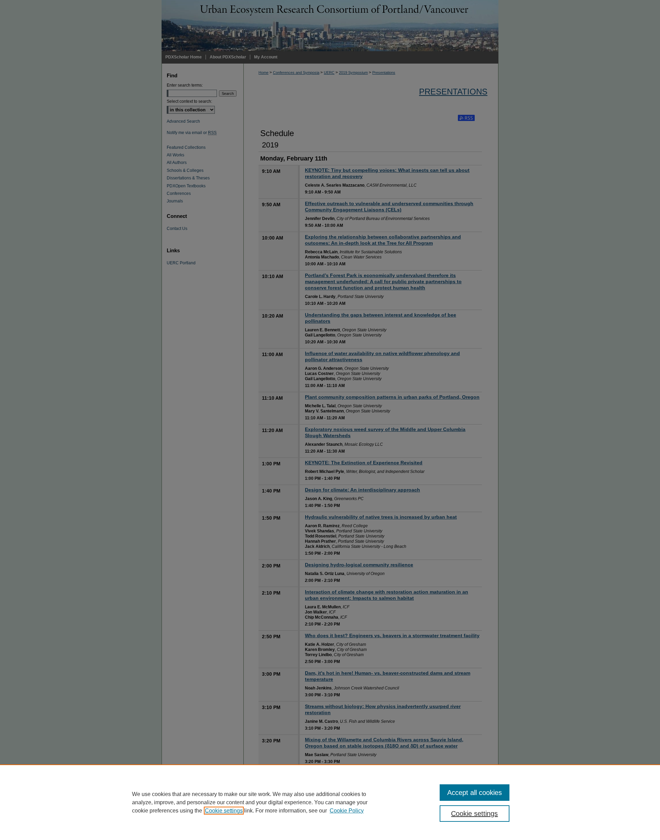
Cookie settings (224, 811)
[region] (330, 802)
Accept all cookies (474, 792)
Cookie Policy (347, 811)
